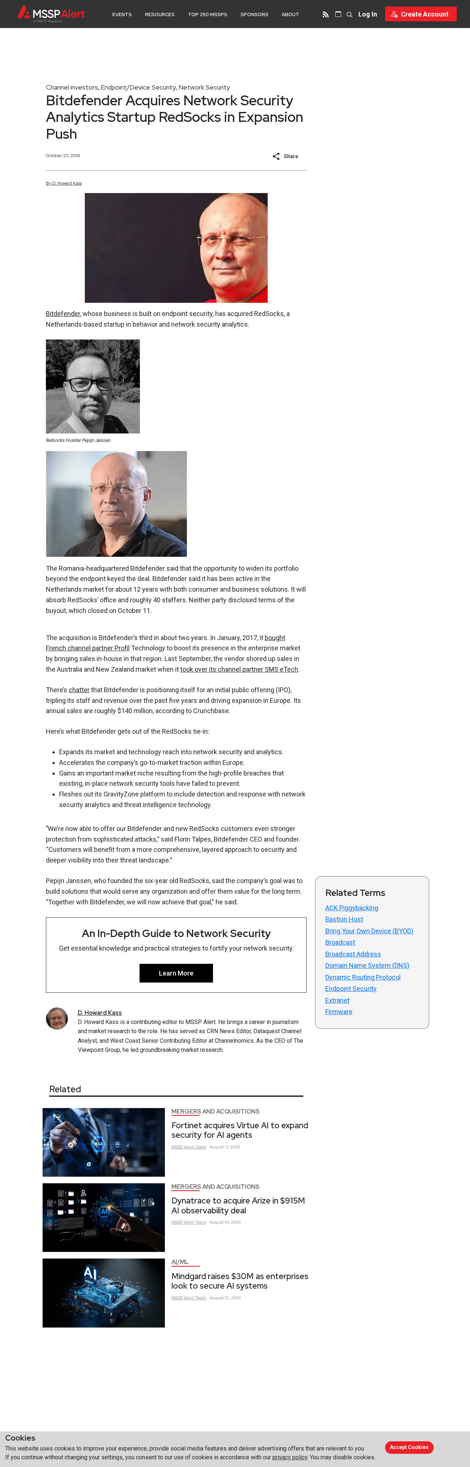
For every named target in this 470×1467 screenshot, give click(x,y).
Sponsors (254, 14)
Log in (367, 14)
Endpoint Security (351, 988)
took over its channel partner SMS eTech (239, 669)
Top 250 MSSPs (207, 14)
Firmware (338, 1012)
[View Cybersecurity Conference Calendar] (338, 14)
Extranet (337, 1000)
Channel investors (72, 87)
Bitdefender (63, 313)
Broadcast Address (353, 954)
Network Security (204, 87)
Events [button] (122, 14)
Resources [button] (160, 14)
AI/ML (180, 1262)
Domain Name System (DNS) (367, 965)
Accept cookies (409, 1447)
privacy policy (289, 1457)
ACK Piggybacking (351, 908)
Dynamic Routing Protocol (363, 977)
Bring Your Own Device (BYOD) (369, 931)
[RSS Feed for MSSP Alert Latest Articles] (326, 14)
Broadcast (340, 942)
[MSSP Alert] (51, 14)
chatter (79, 690)
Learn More (176, 973)
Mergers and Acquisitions (215, 1111)
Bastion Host (344, 919)
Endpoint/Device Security (138, 87)
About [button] (290, 14)
